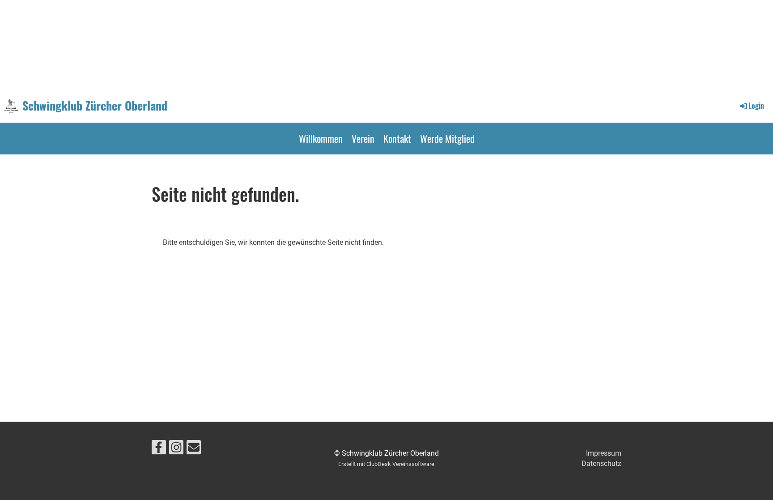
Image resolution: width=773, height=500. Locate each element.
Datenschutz (601, 463)
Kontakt (397, 138)
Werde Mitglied (447, 138)
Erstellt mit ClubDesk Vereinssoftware (386, 464)
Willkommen (321, 138)
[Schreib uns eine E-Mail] (194, 449)
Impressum (603, 453)
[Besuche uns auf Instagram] (176, 449)
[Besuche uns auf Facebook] (159, 449)
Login (756, 105)
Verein (363, 138)
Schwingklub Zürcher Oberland (94, 106)
